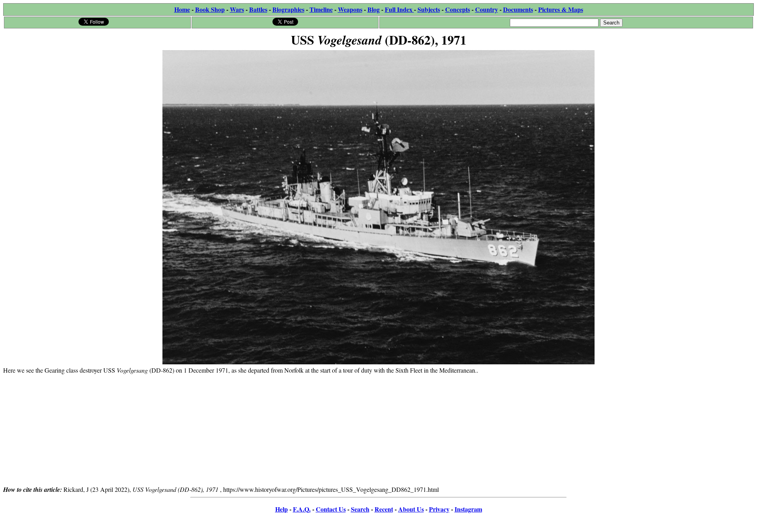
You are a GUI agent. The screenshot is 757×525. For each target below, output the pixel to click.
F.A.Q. (302, 509)
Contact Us (331, 509)
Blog (373, 9)
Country (486, 9)
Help (281, 509)
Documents (518, 9)
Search (360, 509)
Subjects (429, 9)
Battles (258, 9)
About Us (411, 509)
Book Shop (210, 9)
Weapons (350, 9)
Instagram (468, 509)
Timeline (321, 9)
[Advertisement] (378, 429)
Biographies (288, 9)
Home (182, 9)
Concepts (457, 9)
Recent (384, 509)
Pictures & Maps (560, 9)
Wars (237, 9)
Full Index (399, 9)
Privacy (439, 509)
